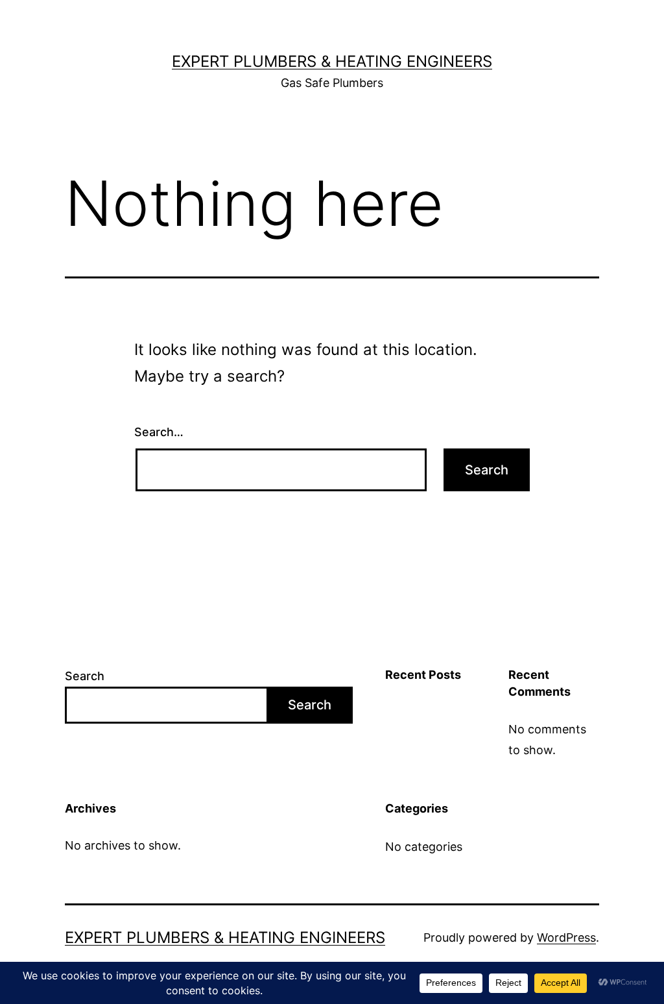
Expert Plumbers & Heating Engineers (332, 61)
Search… (159, 432)
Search (84, 676)
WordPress (566, 937)
